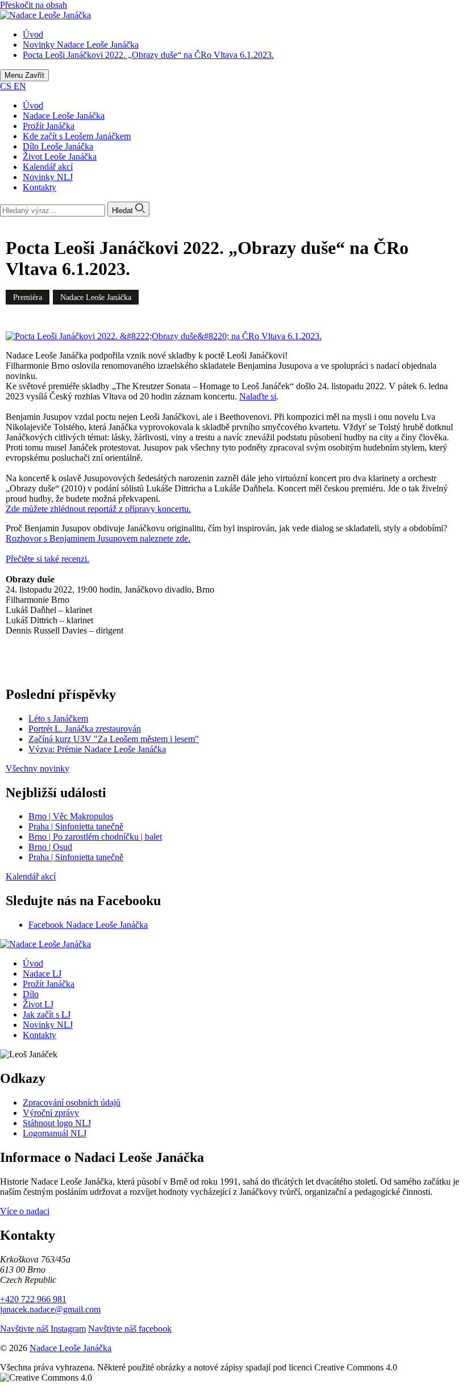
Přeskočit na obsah (33, 5)
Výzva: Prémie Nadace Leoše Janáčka (97, 749)
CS (7, 86)
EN (20, 86)
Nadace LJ (42, 973)
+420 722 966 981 (33, 1299)
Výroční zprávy (51, 1113)
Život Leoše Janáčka (60, 156)
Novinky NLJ (48, 177)
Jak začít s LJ (46, 1014)
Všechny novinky (37, 768)
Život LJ (38, 1004)
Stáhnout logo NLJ (57, 1123)
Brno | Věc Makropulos (70, 816)
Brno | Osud (50, 847)
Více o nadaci (24, 1211)
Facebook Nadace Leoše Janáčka (88, 925)
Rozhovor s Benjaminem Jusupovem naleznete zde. (98, 538)
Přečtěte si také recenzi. (47, 559)
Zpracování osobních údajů (71, 1102)
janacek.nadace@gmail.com (50, 1309)
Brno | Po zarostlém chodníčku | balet (95, 836)
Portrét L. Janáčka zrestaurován (84, 728)
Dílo (31, 994)
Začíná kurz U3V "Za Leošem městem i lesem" (113, 739)
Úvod (33, 105)
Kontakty (39, 187)
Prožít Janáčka (48, 126)
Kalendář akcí (48, 167)
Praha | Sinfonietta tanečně (75, 826)
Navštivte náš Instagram (43, 1328)
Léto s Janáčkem (58, 718)
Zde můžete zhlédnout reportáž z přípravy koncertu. (98, 509)
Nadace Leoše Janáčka (64, 115)
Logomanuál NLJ (54, 1133)
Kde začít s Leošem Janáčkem (77, 136)
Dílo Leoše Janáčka (58, 146)
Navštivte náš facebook (130, 1328)
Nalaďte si (257, 396)
